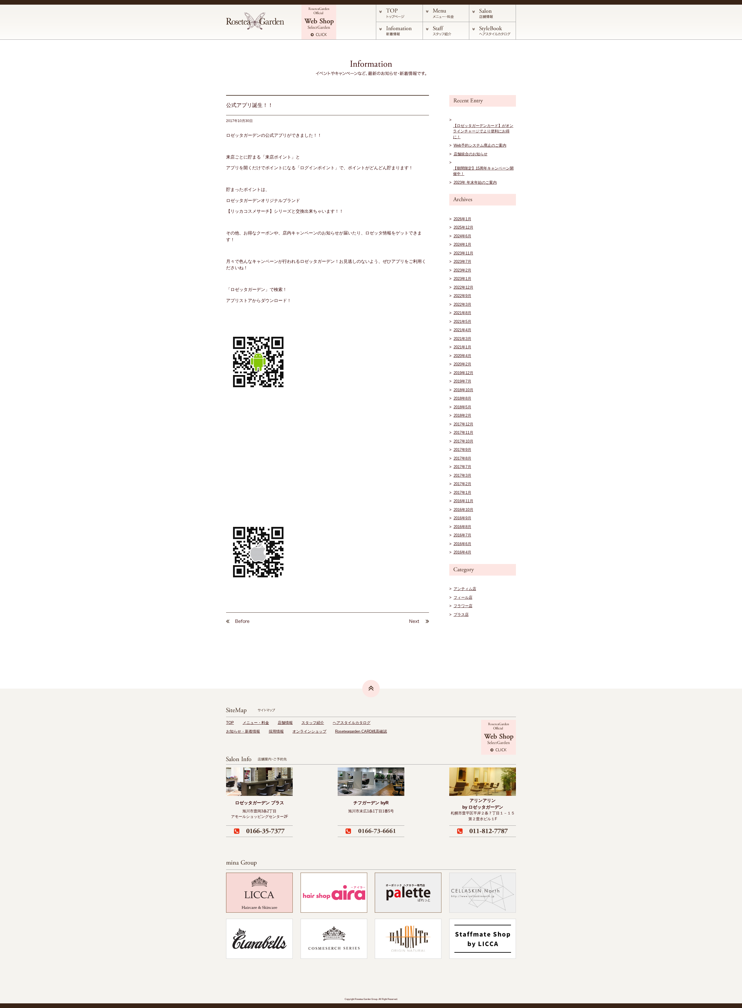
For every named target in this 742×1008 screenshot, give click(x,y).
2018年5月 (462, 407)
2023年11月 (463, 253)
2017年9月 (462, 449)
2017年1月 (462, 492)
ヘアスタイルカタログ (351, 722)
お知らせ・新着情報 (243, 731)
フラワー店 (463, 606)
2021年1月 (462, 347)
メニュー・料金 (256, 722)
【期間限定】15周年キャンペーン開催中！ (483, 171)
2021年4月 (462, 330)
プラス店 (461, 614)
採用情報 (276, 731)
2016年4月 (462, 552)
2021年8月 (462, 313)
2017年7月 (462, 467)
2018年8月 (462, 398)
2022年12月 (463, 287)
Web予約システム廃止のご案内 (480, 145)
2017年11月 (463, 432)
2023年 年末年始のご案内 (475, 182)
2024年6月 (462, 236)
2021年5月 (462, 321)
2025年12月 (463, 227)
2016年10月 (463, 509)
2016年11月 (463, 501)
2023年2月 (462, 270)
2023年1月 (462, 278)
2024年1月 (462, 244)
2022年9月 (462, 296)
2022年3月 (462, 304)
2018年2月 (462, 415)
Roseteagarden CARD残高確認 (361, 731)
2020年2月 (462, 364)
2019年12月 (463, 373)
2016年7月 (462, 535)
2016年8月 (462, 527)
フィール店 (463, 597)
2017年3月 (462, 475)
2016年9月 (462, 518)
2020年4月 (462, 356)
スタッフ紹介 (312, 722)
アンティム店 (465, 589)
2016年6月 (462, 544)
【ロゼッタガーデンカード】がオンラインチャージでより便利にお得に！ (483, 131)
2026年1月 (462, 219)
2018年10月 (463, 390)
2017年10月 (463, 441)
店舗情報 (285, 722)
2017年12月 (463, 424)
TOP (230, 722)
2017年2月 (462, 484)
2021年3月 (462, 338)
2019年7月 (462, 381)
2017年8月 (462, 458)
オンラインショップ (309, 731)
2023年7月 (462, 261)
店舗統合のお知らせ (471, 154)
